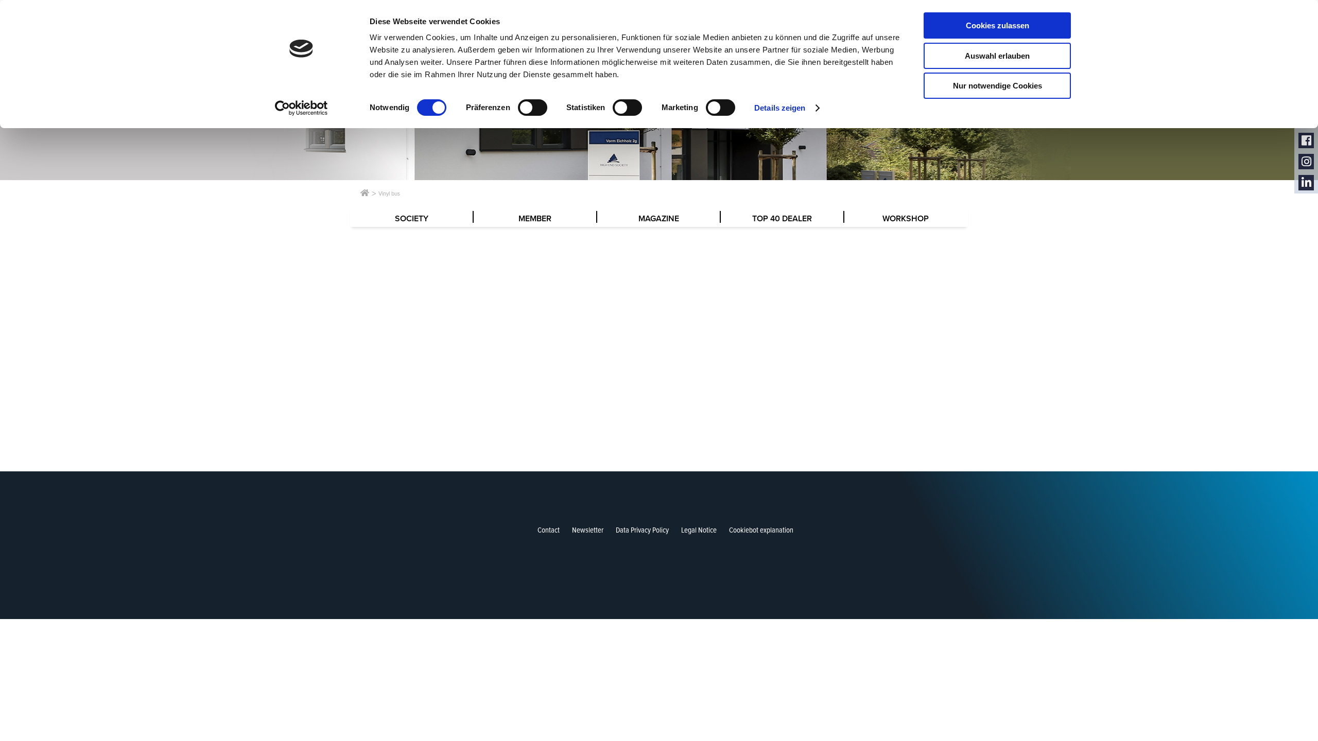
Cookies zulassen (997, 25)
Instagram (1306, 161)
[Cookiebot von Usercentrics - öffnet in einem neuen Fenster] (301, 108)
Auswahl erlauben (997, 55)
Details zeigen (779, 107)
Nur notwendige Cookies (997, 85)
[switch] (532, 107)
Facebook (1306, 140)
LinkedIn (1306, 182)
